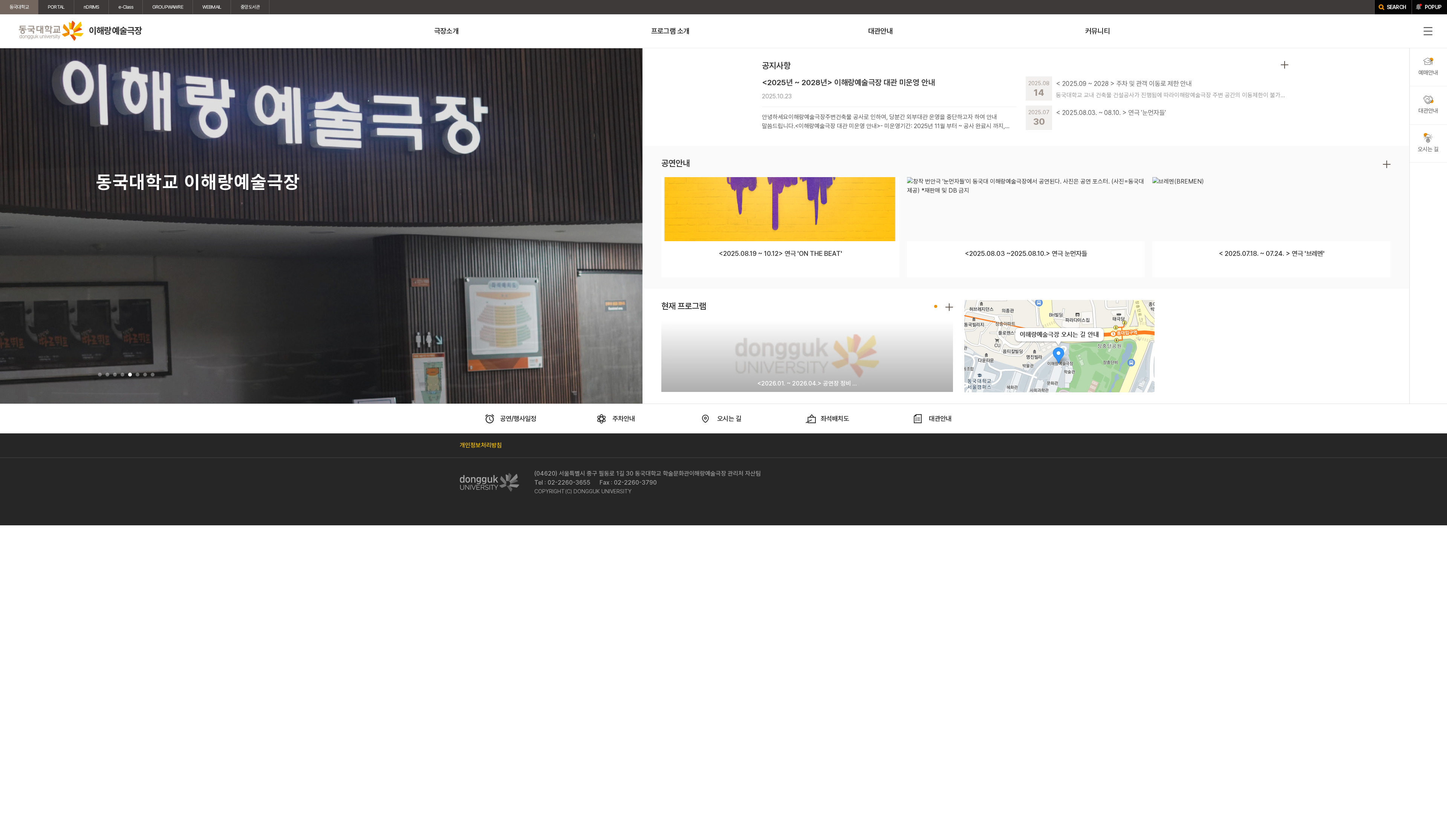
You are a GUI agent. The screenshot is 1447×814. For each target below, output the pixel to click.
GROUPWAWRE (167, 7)
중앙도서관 (250, 7)
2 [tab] (107, 374)
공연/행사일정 (518, 418)
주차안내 (623, 418)
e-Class (125, 7)
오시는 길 (729, 418)
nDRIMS (91, 7)
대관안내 (940, 418)
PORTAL (56, 7)
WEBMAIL (211, 7)
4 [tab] (122, 374)
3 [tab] (115, 374)
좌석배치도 (835, 418)
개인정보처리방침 (481, 445)
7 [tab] (145, 374)
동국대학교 (19, 7)
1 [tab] (100, 374)
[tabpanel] (321, 226)
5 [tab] (130, 374)
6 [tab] (137, 374)
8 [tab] (152, 374)
